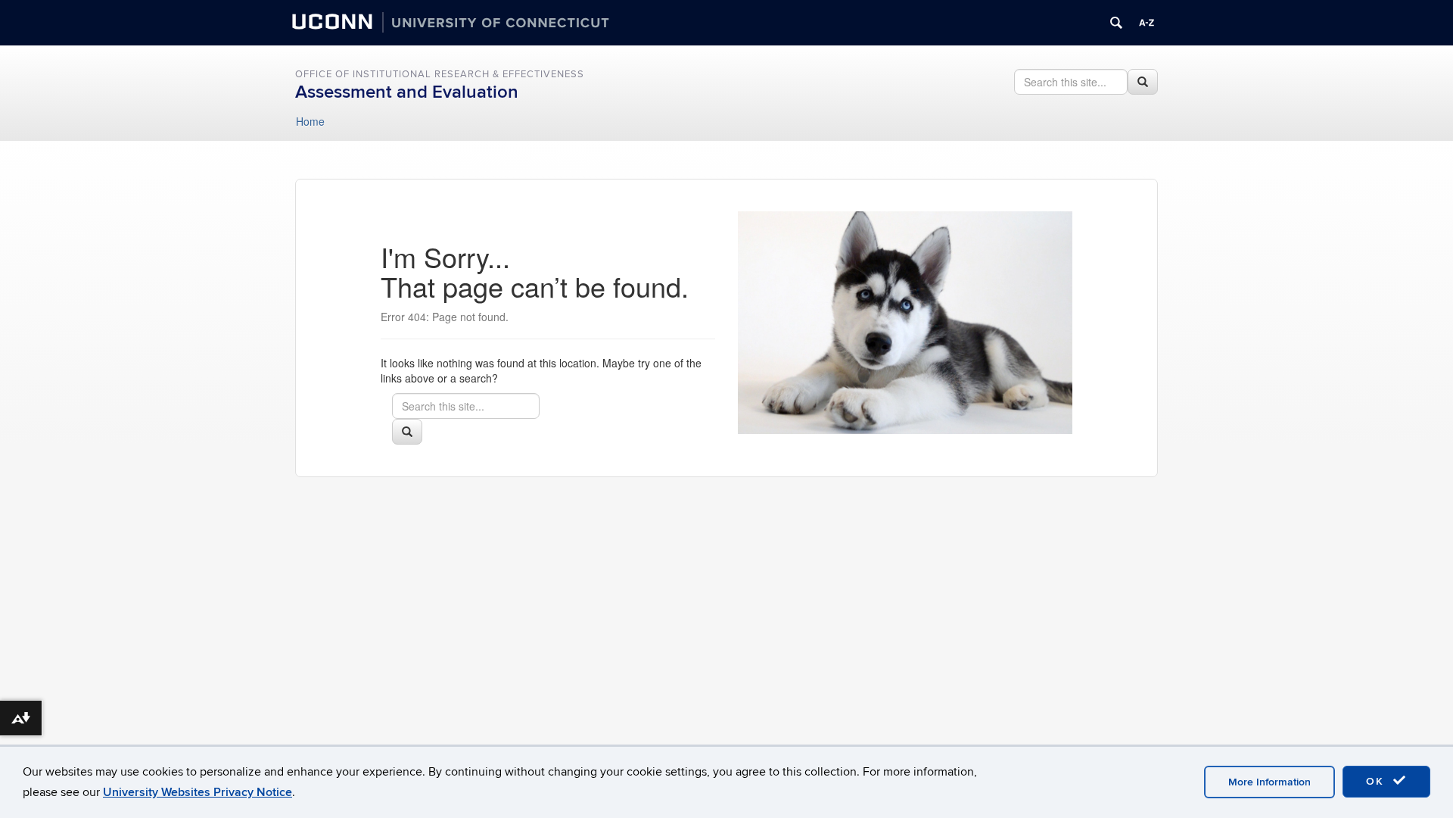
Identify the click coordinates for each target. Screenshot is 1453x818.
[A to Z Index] (1146, 23)
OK (1377, 781)
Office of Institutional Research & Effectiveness (439, 74)
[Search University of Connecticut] (1116, 23)
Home (310, 121)
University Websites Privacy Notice (197, 792)
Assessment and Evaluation (406, 92)
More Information (1269, 782)
